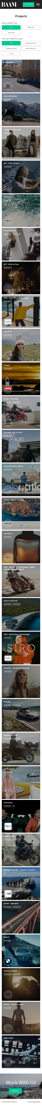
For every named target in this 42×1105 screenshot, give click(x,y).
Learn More (29, 1091)
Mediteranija (36, 1102)
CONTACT (15, 1091)
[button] (11, 27)
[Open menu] (38, 4)
